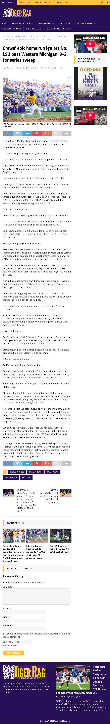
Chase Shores (17, 471)
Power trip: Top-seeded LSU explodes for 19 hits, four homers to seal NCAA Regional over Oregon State (13, 553)
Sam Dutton (11, 477)
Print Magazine (8, 2)
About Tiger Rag (41, 2)
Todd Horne (33, 68)
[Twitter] (107, 2)
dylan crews (35, 471)
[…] (103, 710)
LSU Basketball (45, 23)
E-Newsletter (24, 2)
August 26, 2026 (66, 696)
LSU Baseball (65, 23)
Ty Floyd (26, 477)
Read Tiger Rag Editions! (59, 28)
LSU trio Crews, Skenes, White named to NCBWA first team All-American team (35, 552)
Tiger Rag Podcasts (11, 28)
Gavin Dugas (52, 471)
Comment (8, 587)
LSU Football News (21, 23)
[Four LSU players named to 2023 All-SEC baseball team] (60, 536)
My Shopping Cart (61, 2)
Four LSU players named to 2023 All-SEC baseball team (60, 549)
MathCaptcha (13, 646)
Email (6, 617)
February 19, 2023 (15, 68)
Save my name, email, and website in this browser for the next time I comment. (37, 635)
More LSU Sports (84, 23)
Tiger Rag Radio (33, 28)
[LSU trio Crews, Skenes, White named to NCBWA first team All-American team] (37, 536)
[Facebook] (101, 2)
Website (7, 625)
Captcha (7, 642)
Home (5, 23)
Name (6, 608)
